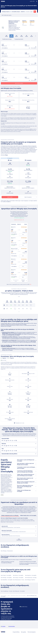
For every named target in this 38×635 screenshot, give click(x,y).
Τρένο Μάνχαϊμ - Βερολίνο (30, 579)
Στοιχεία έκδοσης (16, 632)
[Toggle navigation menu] (36, 1)
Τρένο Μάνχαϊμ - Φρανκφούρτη (7, 550)
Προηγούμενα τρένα (15, 281)
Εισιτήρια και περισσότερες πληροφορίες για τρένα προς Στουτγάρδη (28, 564)
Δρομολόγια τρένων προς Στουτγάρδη (18, 595)
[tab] (7, 39)
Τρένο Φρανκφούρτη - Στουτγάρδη (19, 579)
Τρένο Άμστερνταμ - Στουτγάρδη (31, 577)
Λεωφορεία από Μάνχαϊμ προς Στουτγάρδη (27, 561)
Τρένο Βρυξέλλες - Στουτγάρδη (6, 579)
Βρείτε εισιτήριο (10, 96)
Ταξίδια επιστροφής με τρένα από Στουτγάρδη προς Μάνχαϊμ (7, 562)
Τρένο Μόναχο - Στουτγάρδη (6, 577)
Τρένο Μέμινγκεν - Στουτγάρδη (19, 591)
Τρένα (9, 595)
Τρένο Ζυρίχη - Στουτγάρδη (18, 577)
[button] (23, 11)
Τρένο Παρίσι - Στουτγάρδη (6, 575)
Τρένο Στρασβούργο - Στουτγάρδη (7, 591)
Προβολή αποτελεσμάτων (18, 219)
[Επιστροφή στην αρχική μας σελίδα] (3, 1)
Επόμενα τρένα (23, 281)
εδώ (30, 284)
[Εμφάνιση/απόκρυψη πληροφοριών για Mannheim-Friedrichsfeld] (35, 531)
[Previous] (4, 301)
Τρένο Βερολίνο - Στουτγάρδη (30, 575)
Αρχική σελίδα (3, 595)
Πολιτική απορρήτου (32, 632)
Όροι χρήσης (23, 632)
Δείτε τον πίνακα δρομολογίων (10, 108)
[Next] (35, 36)
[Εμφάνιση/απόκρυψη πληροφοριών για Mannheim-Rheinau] (35, 535)
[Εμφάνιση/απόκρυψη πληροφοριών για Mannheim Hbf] (35, 526)
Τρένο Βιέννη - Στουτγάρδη (18, 575)
